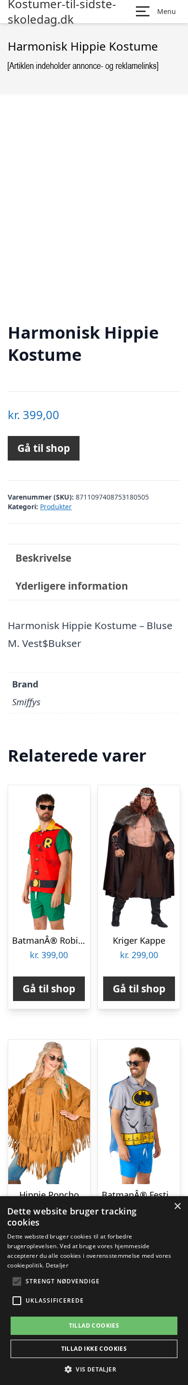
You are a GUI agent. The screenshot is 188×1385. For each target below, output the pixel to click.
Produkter (56, 506)
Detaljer (57, 1265)
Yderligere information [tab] (71, 586)
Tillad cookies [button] (94, 1325)
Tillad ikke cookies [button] (94, 1349)
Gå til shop (43, 448)
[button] (94, 1369)
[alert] (94, 1290)
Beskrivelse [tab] (43, 558)
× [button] (177, 1206)
